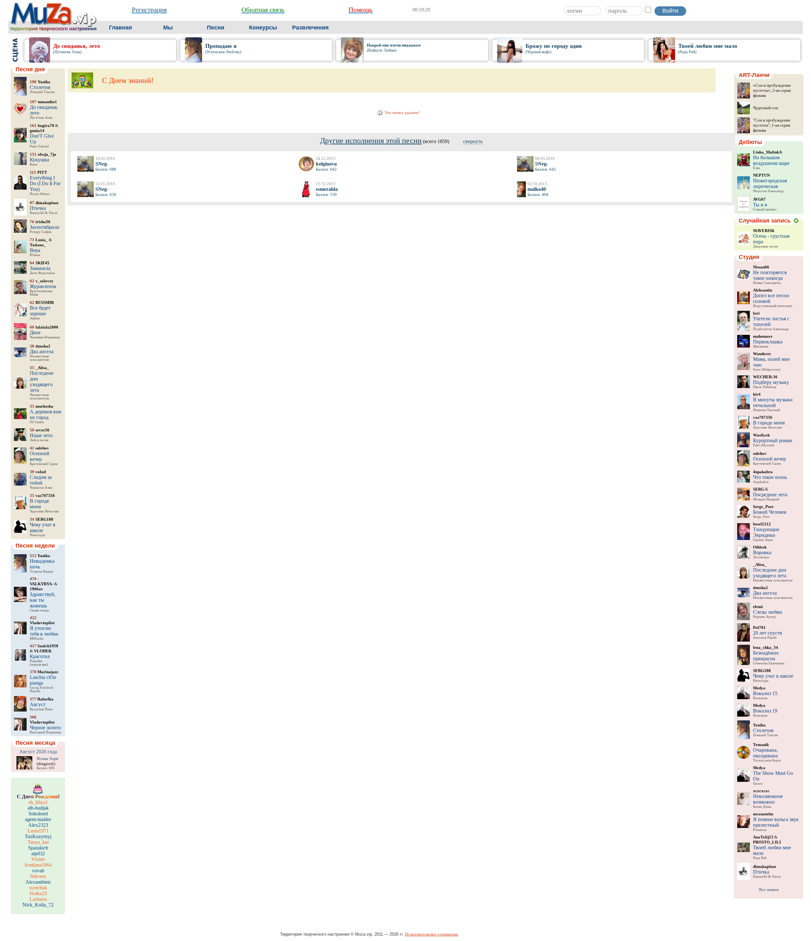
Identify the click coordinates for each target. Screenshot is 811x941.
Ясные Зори (47, 758)
